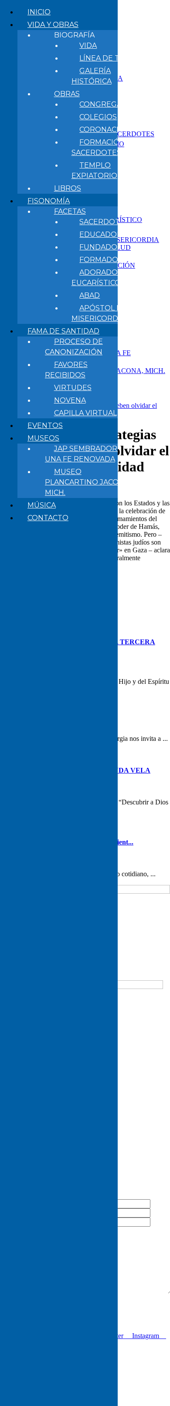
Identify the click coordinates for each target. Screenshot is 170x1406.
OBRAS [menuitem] (67, 94)
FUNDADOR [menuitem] (100, 247)
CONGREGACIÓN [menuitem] (109, 104)
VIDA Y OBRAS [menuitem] (52, 24)
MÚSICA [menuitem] (41, 505)
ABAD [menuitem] (89, 295)
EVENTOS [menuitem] (45, 425)
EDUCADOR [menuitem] (100, 234)
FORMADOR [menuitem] (101, 260)
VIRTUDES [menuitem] (73, 387)
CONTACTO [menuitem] (47, 518)
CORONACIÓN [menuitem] (104, 129)
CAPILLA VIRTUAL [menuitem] (85, 413)
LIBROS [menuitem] (67, 188)
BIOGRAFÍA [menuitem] (74, 35)
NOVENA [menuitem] (70, 400)
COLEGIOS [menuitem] (98, 117)
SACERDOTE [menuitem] (102, 222)
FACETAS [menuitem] (70, 211)
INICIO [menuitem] (39, 12)
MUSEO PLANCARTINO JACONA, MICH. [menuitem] (88, 482)
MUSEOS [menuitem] (43, 438)
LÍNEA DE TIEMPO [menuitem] (111, 58)
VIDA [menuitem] (88, 45)
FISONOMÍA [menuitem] (48, 201)
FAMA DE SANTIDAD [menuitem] (63, 331)
